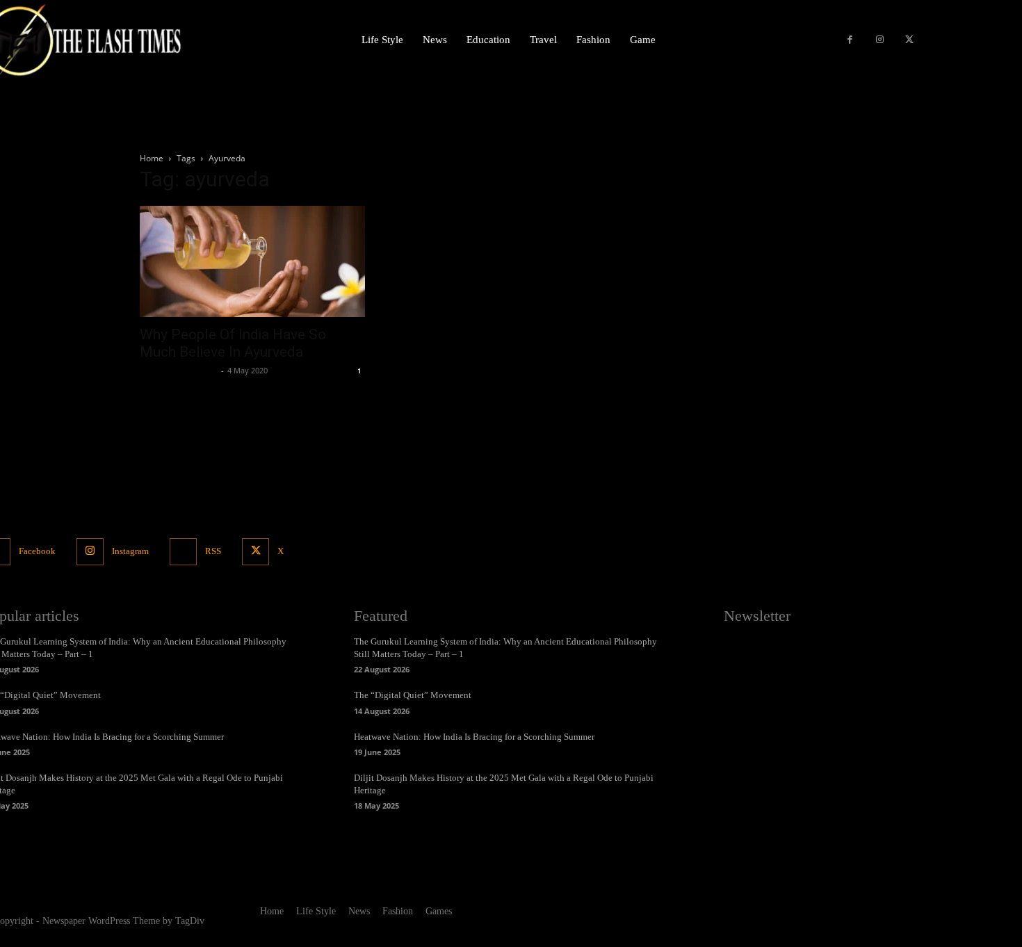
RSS (213, 551)
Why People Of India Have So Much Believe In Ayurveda (233, 343)
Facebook (37, 551)
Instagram (130, 551)
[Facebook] (849, 40)
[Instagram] (879, 40)
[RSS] (183, 551)
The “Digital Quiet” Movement (412, 695)
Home (151, 158)
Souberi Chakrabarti (179, 370)
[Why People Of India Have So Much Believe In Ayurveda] (252, 261)
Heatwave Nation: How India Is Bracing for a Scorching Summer (474, 736)
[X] (909, 40)
